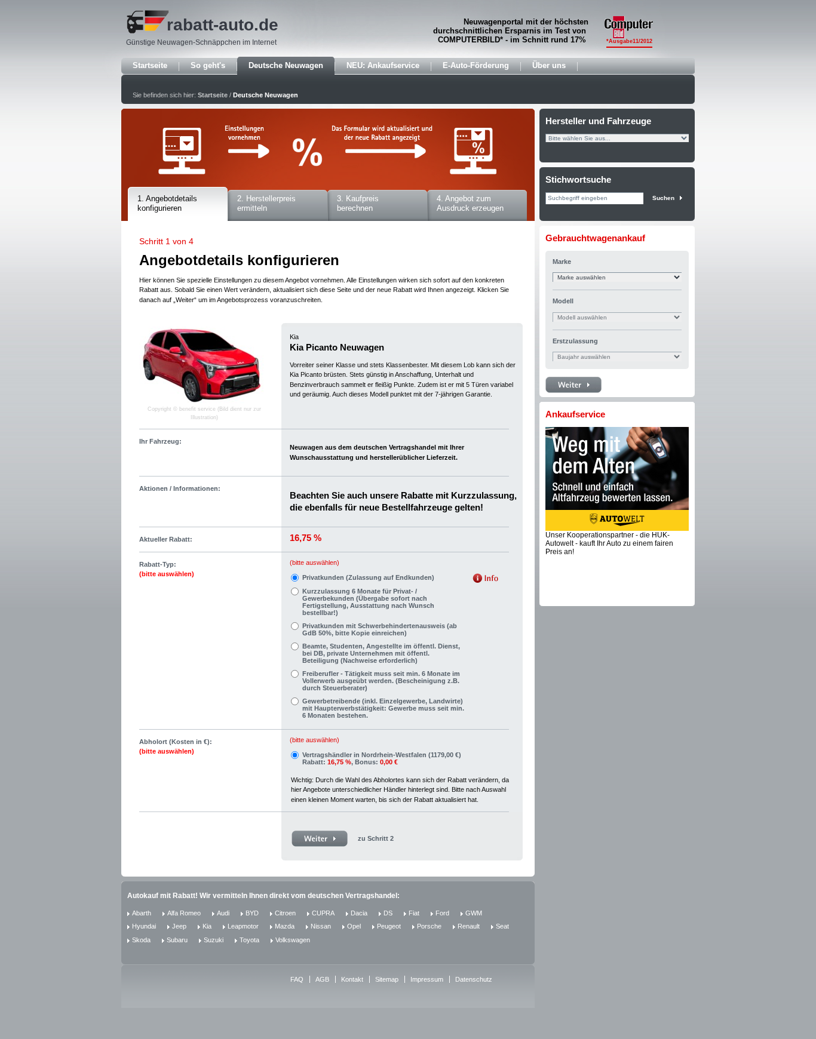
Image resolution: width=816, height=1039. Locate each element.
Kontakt (352, 979)
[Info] (485, 579)
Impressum (426, 979)
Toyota (249, 939)
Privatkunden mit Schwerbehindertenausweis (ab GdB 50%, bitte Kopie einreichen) (379, 629)
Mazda (285, 926)
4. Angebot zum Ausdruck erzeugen (470, 203)
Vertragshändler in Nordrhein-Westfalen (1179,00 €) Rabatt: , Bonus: (381, 758)
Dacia (359, 913)
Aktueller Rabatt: (165, 539)
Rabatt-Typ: (166, 569)
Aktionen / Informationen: (179, 488)
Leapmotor (243, 926)
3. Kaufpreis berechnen (358, 203)
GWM (473, 913)
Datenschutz (473, 979)
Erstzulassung (575, 341)
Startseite (150, 65)
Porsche (429, 926)
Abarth (141, 913)
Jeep (179, 926)
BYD (252, 913)
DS (388, 913)
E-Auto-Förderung (476, 65)
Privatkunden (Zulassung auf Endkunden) (368, 577)
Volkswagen (292, 939)
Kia (207, 926)
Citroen (285, 913)
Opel (354, 926)
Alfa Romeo (184, 913)
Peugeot (389, 926)
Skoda (141, 939)
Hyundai (144, 926)
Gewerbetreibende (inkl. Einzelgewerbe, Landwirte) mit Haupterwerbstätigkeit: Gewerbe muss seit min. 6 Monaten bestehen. (383, 708)
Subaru (177, 939)
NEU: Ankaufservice (382, 65)
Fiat (414, 913)
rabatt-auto (210, 25)
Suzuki (213, 939)
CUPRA (323, 913)
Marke (562, 261)
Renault (469, 926)
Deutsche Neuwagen (286, 65)
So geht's (208, 65)
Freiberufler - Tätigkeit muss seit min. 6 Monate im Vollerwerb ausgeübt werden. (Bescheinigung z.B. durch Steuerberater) (381, 680)
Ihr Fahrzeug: (160, 441)
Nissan (321, 926)
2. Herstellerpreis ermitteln (266, 203)
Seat (502, 926)
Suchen (663, 198)
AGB (322, 979)
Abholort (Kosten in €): (175, 746)
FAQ (296, 979)
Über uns (549, 65)
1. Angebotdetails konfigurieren (167, 203)
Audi (223, 913)
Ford (442, 913)
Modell (563, 301)
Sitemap (386, 979)
